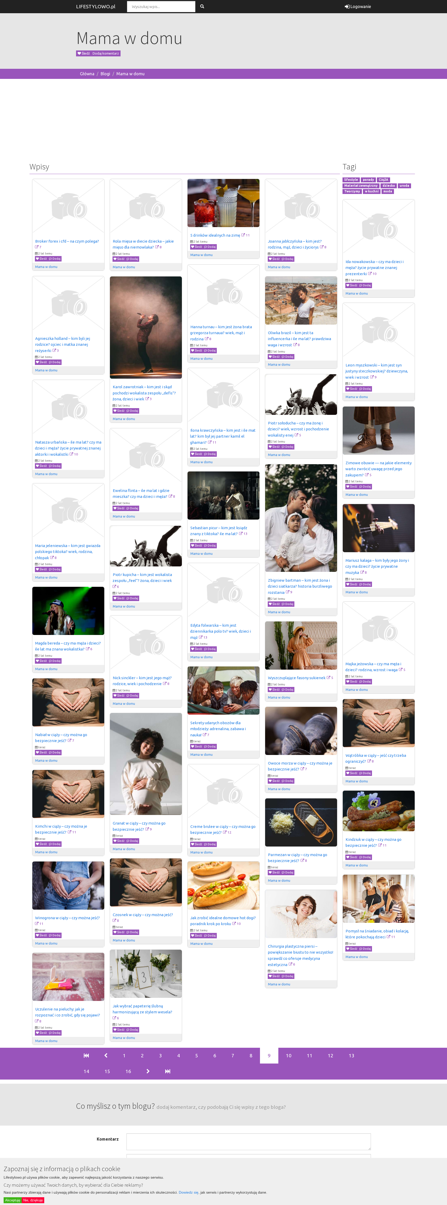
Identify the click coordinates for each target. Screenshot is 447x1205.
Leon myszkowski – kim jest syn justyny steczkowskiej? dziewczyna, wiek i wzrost (377, 371)
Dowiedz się (188, 1192)
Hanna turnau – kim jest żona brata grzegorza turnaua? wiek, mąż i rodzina (221, 333)
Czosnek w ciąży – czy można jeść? (143, 914)
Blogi (105, 73)
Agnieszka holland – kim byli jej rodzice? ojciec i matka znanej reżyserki (63, 344)
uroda (404, 185)
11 (309, 1055)
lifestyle (351, 179)
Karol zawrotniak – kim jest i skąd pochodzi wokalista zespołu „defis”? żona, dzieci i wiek (145, 393)
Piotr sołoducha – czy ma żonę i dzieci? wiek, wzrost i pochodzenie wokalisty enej (299, 429)
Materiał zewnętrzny (361, 185)
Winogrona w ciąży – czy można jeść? (67, 918)
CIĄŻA (383, 179)
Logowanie (360, 6)
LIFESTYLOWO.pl (95, 6)
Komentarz (108, 1139)
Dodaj (56, 258)
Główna (87, 73)
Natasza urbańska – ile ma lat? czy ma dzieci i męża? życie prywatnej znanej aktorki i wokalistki (68, 448)
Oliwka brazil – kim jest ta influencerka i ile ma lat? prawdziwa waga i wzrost (300, 339)
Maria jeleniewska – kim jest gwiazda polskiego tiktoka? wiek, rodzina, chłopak (68, 551)
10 (289, 1055)
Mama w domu (130, 73)
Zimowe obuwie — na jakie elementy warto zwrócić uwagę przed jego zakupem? (378, 469)
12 (330, 1055)
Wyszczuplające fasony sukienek (296, 678)
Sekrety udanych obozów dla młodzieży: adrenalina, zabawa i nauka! (218, 729)
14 (86, 1071)
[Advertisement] (223, 119)
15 (107, 1071)
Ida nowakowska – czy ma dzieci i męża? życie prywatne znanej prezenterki (374, 267)
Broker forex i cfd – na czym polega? (67, 241)
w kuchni (372, 191)
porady (368, 179)
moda (387, 191)
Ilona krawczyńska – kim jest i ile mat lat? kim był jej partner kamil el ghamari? (223, 436)
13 (351, 1055)
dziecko (389, 185)
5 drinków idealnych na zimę (215, 235)
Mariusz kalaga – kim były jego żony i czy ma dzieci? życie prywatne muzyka (377, 566)
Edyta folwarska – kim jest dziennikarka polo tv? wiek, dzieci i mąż (221, 631)
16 (128, 1071)
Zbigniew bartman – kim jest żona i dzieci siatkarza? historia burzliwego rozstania (300, 586)
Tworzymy (352, 191)
